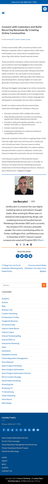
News (4, 347)
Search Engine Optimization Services (16, 373)
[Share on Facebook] (18, 256)
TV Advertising (8, 392)
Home (4, 457)
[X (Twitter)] (20, 244)
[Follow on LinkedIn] (34, 430)
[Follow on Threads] (21, 430)
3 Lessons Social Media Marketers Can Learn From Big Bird (35, 268)
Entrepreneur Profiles (10, 317)
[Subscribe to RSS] (29, 430)
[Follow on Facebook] (4, 430)
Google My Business (10, 321)
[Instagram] (24, 244)
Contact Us (7, 471)
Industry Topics (8, 332)
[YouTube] (27, 244)
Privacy (37, 481)
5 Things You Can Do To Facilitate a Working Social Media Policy (12, 268)
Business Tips (7, 310)
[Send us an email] (25, 430)
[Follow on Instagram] (8, 430)
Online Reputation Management (15, 358)
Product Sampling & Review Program (15, 448)
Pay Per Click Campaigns (11, 441)
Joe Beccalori (25, 39)
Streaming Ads (7, 384)
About (4, 461)
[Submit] (44, 285)
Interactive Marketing (10, 343)
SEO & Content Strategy (11, 377)
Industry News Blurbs (10, 328)
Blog (3, 306)
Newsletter (6, 351)
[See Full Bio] (41, 240)
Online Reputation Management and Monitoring (19, 445)
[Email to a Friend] (26, 256)
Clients (5, 468)
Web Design (7, 403)
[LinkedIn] (31, 244)
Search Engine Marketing (12, 366)
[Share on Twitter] (22, 256)
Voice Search (7, 399)
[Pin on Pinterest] (30, 256)
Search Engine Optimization (13, 369)
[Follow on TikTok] (12, 430)
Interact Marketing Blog (11, 336)
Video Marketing (8, 395)
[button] (3, 13)
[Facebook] (17, 244)
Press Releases (8, 362)
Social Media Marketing (11, 380)
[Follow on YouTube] (38, 430)
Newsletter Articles (9, 354)
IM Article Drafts (8, 325)
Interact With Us (8, 339)
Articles (5, 302)
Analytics (5, 298)
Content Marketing (9, 313)
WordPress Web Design (10, 451)
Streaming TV (7, 388)
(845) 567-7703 (30, 2)
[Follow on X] (17, 430)
